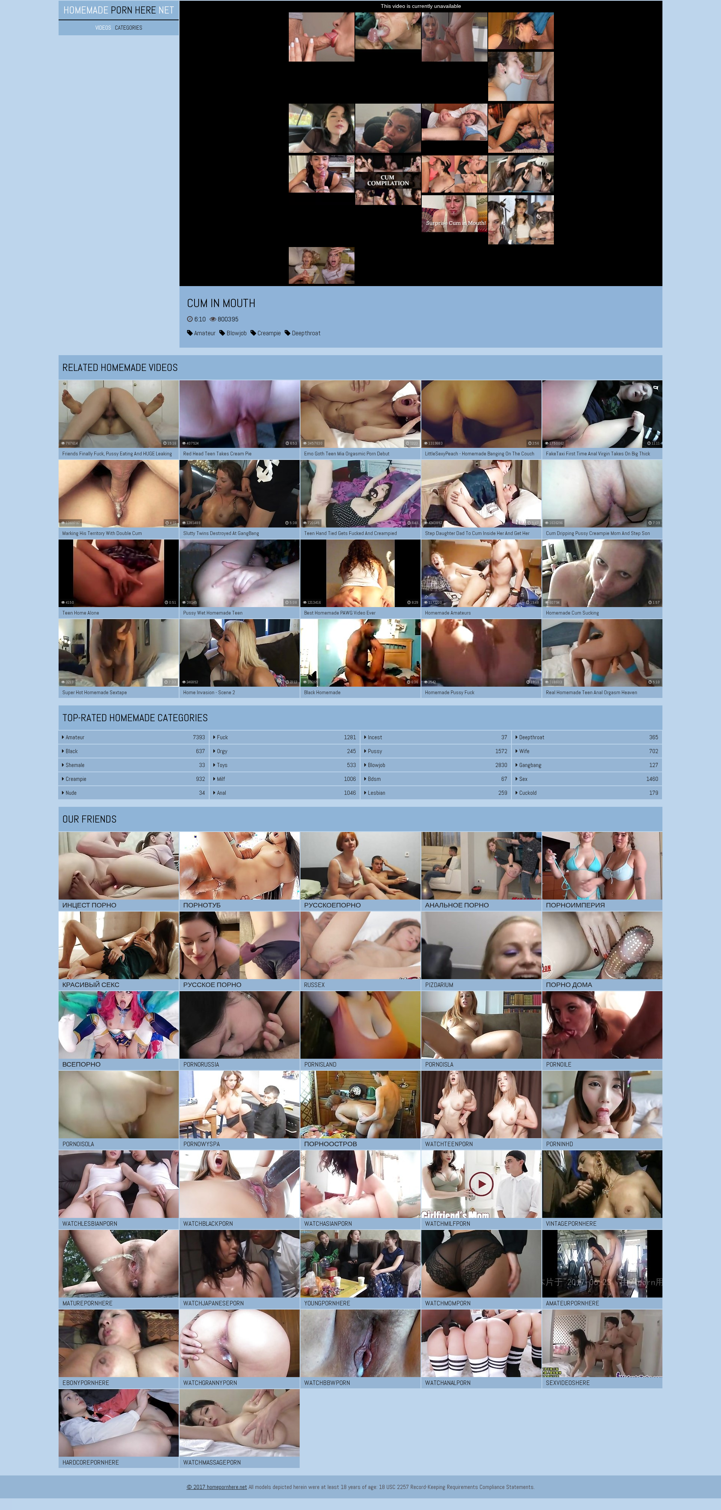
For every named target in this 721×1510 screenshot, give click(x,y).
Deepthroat (305, 333)
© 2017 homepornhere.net (217, 1487)
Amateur (204, 333)
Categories (128, 28)
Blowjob (236, 333)
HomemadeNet (118, 10)
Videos (103, 28)
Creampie (268, 333)
